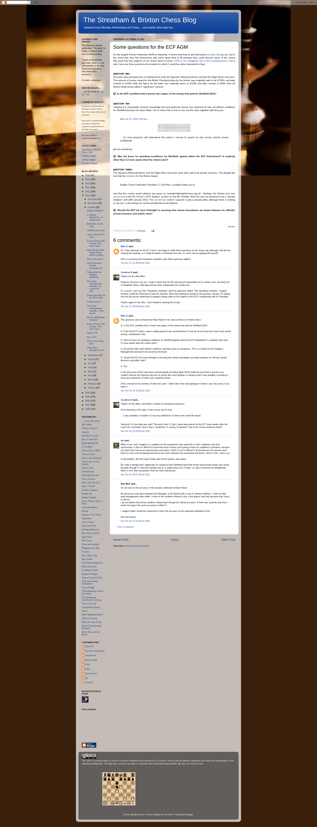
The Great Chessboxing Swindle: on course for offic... (94, 286)
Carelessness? (219, 60)
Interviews (86, 518)
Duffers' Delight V (95, 211)
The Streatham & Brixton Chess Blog (139, 20)
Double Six (87, 494)
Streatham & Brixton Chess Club (91, 151)
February (92, 384)
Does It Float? (88, 486)
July (90, 363)
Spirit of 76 (92, 333)
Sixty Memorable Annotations (90, 582)
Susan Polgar (88, 587)
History (85, 511)
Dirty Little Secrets (91, 483)
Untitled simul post (96, 230)
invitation (131, 176)
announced (119, 196)
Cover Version (88, 479)
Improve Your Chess (91, 515)
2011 (87, 195)
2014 (87, 183)
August (91, 359)
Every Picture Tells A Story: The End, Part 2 (96, 243)
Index (233, 226)
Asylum (85, 432)
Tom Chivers (91, 674)
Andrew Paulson (89, 428)
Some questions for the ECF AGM (96, 296)
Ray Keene (87, 559)
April (90, 375)
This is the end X (95, 259)
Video (84, 611)
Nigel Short (87, 537)
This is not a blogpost (186, 60)
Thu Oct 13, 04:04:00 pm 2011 (135, 306)
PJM (87, 664)
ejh (122, 440)
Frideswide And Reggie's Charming (94, 274)
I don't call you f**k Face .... (96, 235)
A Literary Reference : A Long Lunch (94, 217)
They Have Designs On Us (95, 349)
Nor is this (204, 60)
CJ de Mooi (87, 447)
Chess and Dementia (92, 458)
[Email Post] (152, 231)
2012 (87, 191)
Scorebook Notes (90, 570)
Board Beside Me (90, 443)
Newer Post (120, 539)
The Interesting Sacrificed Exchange (92, 598)
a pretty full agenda (218, 54)
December (93, 199)
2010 (87, 393)
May (90, 371)
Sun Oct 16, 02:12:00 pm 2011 (135, 391)
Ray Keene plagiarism (92, 563)
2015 (87, 179)
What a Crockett (89, 618)
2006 (87, 409)
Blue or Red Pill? (90, 439)
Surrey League (89, 160)
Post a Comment (125, 527)
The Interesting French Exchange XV (95, 265)
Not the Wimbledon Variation (96, 318)
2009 (87, 397)
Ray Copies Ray (89, 555)
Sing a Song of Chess (92, 578)
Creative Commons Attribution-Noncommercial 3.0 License (138, 761)
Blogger (189, 814)
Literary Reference (90, 529)
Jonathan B (126, 272)
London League (89, 156)
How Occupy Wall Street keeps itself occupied (95, 252)
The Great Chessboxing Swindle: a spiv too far (95, 310)
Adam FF (89, 646)
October (92, 207)
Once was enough (90, 544)
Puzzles (85, 552)
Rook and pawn (89, 566)
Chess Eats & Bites (91, 451)
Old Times (87, 541)
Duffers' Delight (89, 497)
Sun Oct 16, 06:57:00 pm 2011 (135, 474)
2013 (87, 187)
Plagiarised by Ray (91, 548)
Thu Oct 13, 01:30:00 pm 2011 (135, 263)
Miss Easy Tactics (91, 533)
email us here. (197, 764)
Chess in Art (87, 468)
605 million (87, 425)
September (93, 355)
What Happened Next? (92, 615)
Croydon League (89, 163)
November (93, 203)
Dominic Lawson (89, 490)
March (91, 379)
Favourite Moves (90, 507)
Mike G (124, 246)
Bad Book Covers (90, 436)
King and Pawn (89, 526)
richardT (89, 682)
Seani (87, 669)
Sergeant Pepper (90, 574)
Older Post (228, 539)
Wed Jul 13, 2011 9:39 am (133, 119)
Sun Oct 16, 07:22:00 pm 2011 (135, 521)
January (92, 388)
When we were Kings (92, 622)
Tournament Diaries (91, 607)
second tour (160, 199)
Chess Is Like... (89, 454)
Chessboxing (88, 471)
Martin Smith (91, 660)
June (90, 367)
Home (175, 539)
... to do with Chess (91, 421)
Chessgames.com (90, 475)
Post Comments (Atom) (137, 546)
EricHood (168, 814)
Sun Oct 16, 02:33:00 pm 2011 (135, 431)
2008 (87, 401)
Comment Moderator (95, 651)
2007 (87, 405)
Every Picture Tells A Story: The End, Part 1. (96, 326)
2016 (87, 175)
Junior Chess (88, 522)
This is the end (89, 603)
